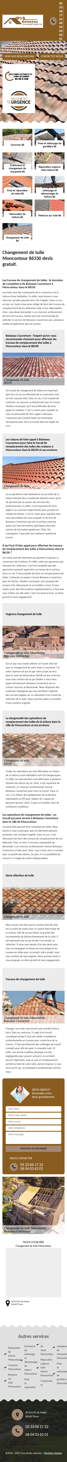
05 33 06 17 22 (60, 11)
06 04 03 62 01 (60, 31)
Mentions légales (53, 1453)
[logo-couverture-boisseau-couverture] (22, 21)
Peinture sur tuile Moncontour (11, 1381)
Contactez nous (52, 56)
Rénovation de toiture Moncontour (11, 1354)
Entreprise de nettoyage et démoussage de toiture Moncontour (27, 1360)
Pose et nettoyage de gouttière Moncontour (60, 1373)
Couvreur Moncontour (11, 1367)
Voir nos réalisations (19, 56)
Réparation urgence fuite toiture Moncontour (43, 1368)
